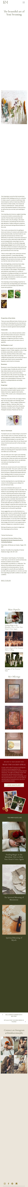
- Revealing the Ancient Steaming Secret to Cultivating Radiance (12, 540)
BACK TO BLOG (6, 580)
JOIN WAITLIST (14, 785)
